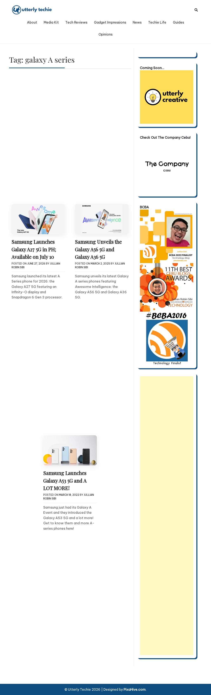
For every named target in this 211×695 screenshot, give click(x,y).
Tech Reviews (76, 22)
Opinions (105, 34)
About (32, 22)
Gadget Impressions (110, 22)
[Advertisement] (166, 515)
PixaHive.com (135, 689)
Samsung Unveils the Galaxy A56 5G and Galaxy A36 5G (98, 249)
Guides (178, 22)
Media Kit (51, 22)
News (137, 22)
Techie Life (157, 22)
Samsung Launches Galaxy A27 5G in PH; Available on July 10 (34, 249)
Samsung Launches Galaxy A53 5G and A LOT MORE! (65, 480)
